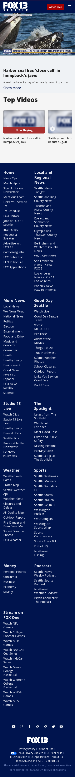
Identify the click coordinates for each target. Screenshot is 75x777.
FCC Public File (13, 257)
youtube (13, 726)
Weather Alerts (13, 499)
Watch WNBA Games (12, 694)
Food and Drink (13, 336)
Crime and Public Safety (45, 439)
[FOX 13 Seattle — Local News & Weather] (15, 7)
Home (9, 172)
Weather (11, 470)
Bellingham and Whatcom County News (46, 247)
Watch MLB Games (11, 643)
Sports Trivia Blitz (46, 541)
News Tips (10, 178)
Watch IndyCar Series (13, 660)
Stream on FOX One (13, 615)
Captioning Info (13, 252)
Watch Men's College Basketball (12, 671)
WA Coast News (45, 256)
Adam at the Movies (42, 341)
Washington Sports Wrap (42, 525)
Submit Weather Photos (45, 359)
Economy (9, 587)
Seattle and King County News (45, 199)
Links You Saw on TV (15, 204)
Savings (8, 592)
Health (7, 355)
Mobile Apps (11, 183)
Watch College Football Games (14, 634)
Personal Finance (14, 572)
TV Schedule (11, 211)
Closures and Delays (12, 505)
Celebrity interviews (10, 454)
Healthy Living (12, 360)
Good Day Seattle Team (46, 318)
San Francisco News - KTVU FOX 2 (43, 264)
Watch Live (55, 7)
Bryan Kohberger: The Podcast (46, 600)
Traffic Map (11, 485)
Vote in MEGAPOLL (42, 327)
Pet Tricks (41, 334)
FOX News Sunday (10, 386)
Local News (11, 306)
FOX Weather (12, 540)
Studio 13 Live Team (12, 421)
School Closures (45, 366)
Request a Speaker (10, 236)
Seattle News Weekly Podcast (45, 573)
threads (45, 726)
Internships (10, 230)
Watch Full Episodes (41, 425)
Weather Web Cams (12, 478)
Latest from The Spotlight (45, 416)
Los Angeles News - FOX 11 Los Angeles (44, 277)
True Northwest (45, 353)
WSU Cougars (43, 519)
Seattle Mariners (45, 481)
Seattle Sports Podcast (43, 582)
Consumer (10, 350)
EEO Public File (13, 262)
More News (14, 300)
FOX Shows (11, 216)
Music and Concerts (10, 343)
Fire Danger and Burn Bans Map (14, 524)
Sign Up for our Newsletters (13, 190)
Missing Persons (45, 446)
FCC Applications (14, 267)
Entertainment (12, 331)
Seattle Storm (43, 495)
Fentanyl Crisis (44, 451)
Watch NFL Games (10, 625)
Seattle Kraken (44, 500)
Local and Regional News (43, 177)
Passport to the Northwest (13, 445)
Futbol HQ (41, 546)
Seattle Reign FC (45, 505)
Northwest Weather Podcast (46, 591)
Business (9, 582)
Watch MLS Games (11, 703)
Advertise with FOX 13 (12, 245)
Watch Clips (11, 414)
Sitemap (8, 393)
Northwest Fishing (41, 553)
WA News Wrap (13, 311)
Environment (11, 365)
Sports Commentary (43, 534)
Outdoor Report (45, 371)
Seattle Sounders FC (45, 488)
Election (8, 326)
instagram (21, 726)
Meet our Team (14, 197)
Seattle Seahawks (46, 476)
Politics (8, 321)
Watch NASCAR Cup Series (13, 651)
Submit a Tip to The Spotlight (44, 457)
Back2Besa (41, 385)
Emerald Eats (12, 433)
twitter (53, 726)
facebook (29, 726)
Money (9, 565)
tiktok (37, 726)
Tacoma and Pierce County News (43, 209)
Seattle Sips (11, 438)
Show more (12, 88)
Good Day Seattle (43, 303)
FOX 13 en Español (10, 377)
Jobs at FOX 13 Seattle (13, 223)
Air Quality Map (13, 512)
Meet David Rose (46, 432)
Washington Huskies (42, 512)
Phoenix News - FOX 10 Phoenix (45, 288)
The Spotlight (43, 406)
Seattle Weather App (14, 492)
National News (13, 316)
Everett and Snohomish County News (43, 222)
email (61, 726)
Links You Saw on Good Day (46, 378)
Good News (11, 370)
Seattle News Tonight (43, 190)
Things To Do (43, 348)
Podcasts (42, 565)
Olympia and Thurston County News (45, 234)
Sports (40, 470)
